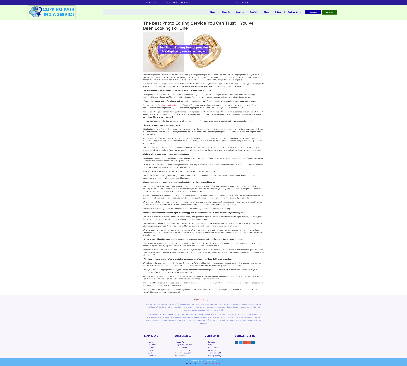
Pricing (278, 12)
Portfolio (254, 12)
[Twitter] (253, 2)
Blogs (266, 12)
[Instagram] (259, 2)
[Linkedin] (262, 2)
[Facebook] (236, 342)
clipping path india (168, 105)
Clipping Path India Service (211, 363)
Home (212, 12)
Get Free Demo (294, 12)
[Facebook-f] (250, 2)
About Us (226, 12)
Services (240, 12)
